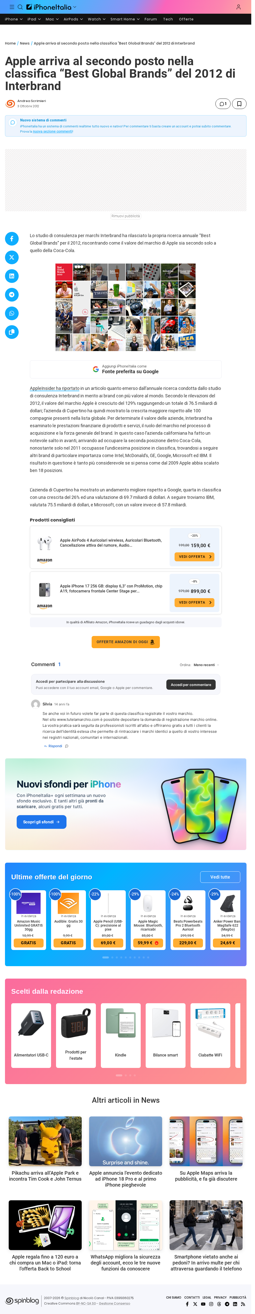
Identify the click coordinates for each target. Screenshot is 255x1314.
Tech (168, 19)
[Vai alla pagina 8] (139, 957)
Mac (50, 19)
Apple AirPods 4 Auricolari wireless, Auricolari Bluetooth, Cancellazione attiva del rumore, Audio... (111, 543)
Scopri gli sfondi (38, 821)
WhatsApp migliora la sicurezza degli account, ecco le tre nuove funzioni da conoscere (125, 1263)
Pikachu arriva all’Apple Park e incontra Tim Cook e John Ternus (45, 1176)
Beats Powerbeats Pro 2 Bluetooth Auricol (188, 925)
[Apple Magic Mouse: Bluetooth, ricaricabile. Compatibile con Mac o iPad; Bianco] (148, 903)
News (25, 43)
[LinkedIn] (235, 1304)
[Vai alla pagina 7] (135, 957)
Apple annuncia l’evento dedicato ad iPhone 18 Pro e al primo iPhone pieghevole (125, 1179)
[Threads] (219, 1304)
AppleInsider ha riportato (54, 388)
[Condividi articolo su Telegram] (12, 295)
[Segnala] (67, 746)
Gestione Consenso (114, 1303)
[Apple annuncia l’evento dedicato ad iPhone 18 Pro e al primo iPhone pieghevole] (125, 1141)
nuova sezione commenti (52, 131)
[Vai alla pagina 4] (121, 957)
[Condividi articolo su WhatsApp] (12, 313)
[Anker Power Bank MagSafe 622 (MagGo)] (228, 903)
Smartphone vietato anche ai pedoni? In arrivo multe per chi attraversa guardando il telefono (206, 1263)
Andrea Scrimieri (31, 101)
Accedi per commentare (191, 685)
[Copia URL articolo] (12, 332)
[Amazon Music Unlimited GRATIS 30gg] (29, 903)
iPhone (11, 19)
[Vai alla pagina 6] (130, 957)
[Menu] (12, 7)
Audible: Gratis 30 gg (68, 923)
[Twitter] (195, 1304)
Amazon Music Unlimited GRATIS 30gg (28, 925)
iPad (32, 19)
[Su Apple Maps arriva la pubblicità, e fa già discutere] (206, 1141)
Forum (151, 19)
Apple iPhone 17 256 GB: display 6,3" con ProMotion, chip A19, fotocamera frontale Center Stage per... (111, 588)
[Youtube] (203, 1304)
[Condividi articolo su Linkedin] (12, 276)
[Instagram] (211, 1304)
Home (10, 43)
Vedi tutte (220, 877)
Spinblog (71, 1298)
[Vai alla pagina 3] (117, 957)
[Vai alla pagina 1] (105, 957)
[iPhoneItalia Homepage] (48, 6)
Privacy (220, 1297)
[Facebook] (187, 1304)
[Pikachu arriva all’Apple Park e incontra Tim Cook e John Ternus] (45, 1141)
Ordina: (185, 665)
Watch (94, 19)
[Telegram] (227, 1304)
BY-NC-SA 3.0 (86, 1303)
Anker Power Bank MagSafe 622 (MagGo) (227, 925)
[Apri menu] (74, 6)
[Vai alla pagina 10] (148, 957)
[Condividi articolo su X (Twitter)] (12, 257)
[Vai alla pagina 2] (112, 957)
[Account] (239, 7)
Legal (207, 1297)
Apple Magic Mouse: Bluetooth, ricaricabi (148, 925)
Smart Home (123, 19)
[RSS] (243, 1304)
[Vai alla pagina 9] (144, 957)
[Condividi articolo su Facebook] (12, 239)
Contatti (192, 1297)
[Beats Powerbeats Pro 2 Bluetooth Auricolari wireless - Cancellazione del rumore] (188, 903)
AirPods (71, 19)
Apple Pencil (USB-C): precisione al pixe (108, 925)
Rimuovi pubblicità (126, 216)
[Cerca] (20, 7)
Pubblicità (238, 1297)
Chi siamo (173, 1297)
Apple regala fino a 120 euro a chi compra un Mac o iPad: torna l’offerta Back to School (45, 1263)
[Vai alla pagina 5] (126, 957)
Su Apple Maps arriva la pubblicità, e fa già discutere (206, 1176)
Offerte (186, 19)
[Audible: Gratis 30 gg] (68, 903)
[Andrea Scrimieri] (10, 104)
